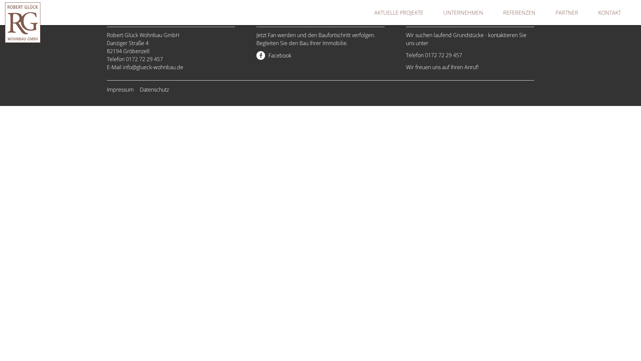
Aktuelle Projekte (398, 12)
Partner (567, 12)
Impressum (120, 89)
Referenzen (519, 12)
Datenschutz (154, 89)
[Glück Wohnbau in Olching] (22, 40)
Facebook (279, 55)
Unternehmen (463, 12)
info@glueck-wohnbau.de (153, 67)
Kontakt (609, 12)
